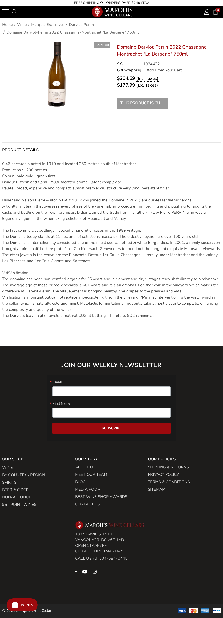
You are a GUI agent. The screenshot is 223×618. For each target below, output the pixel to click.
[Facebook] (76, 571)
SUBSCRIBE (112, 428)
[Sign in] (206, 12)
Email (57, 382)
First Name (61, 403)
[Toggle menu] (5, 11)
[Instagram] (95, 571)
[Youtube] (85, 571)
